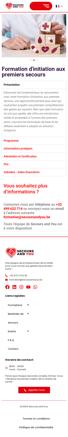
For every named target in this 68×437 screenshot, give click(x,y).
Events (12, 331)
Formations (15, 305)
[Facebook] (7, 287)
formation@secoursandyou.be (26, 217)
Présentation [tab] (12, 84)
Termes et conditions (36, 418)
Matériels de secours (16, 318)
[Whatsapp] (35, 287)
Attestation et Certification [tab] (20, 156)
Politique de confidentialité (36, 427)
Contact (13, 349)
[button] (5, 36)
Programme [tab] (11, 140)
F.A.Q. (11, 340)
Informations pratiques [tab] (18, 148)
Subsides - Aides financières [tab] (22, 172)
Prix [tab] (6, 164)
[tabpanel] (34, 113)
